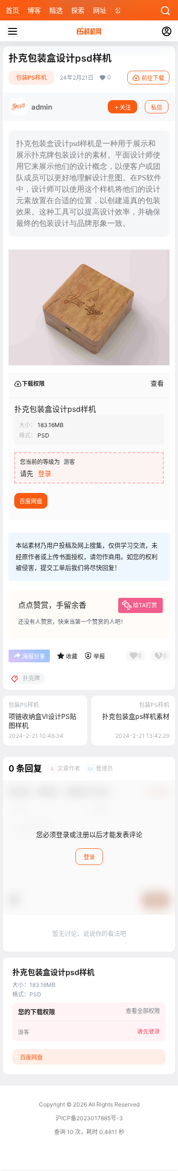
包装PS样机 (31, 77)
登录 (44, 473)
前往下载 (152, 78)
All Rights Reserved (113, 1104)
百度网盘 (30, 501)
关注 (125, 107)
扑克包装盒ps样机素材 (135, 716)
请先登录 (148, 1031)
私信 (156, 107)
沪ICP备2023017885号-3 (89, 1118)
